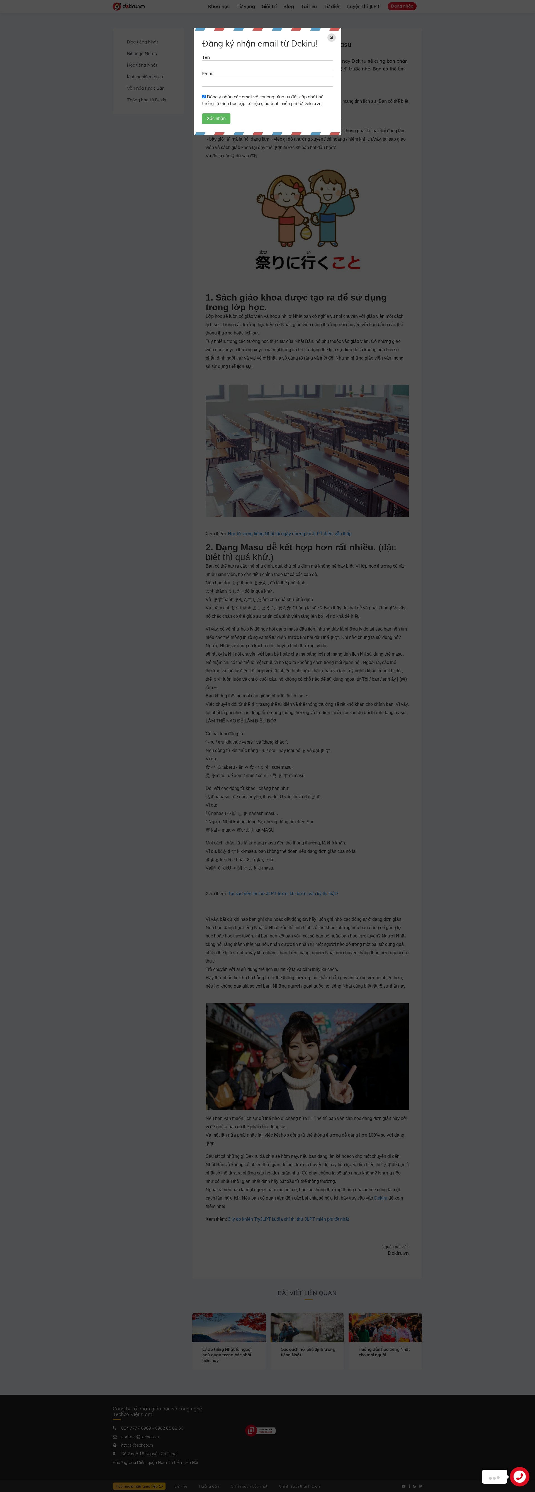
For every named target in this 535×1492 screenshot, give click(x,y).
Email (207, 73)
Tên (206, 57)
